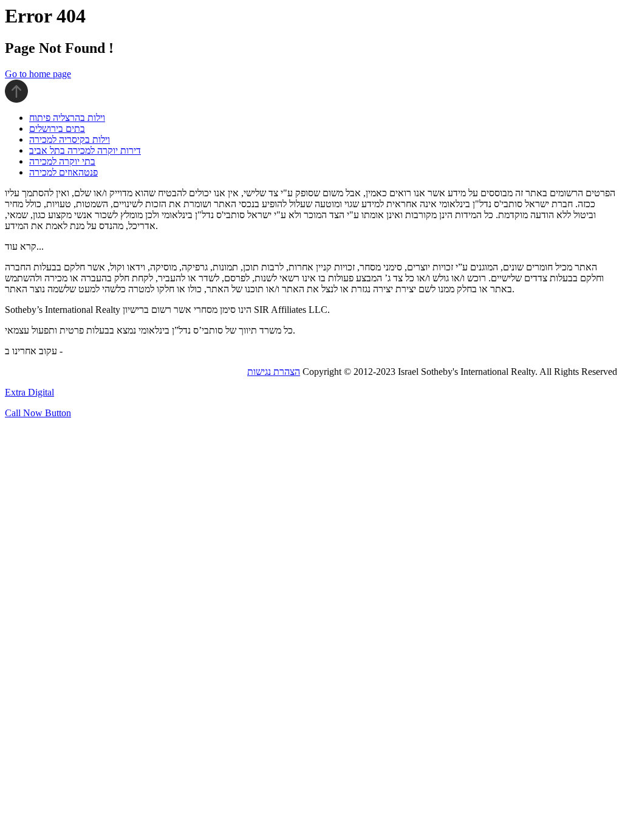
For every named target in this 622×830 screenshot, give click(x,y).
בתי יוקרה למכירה (62, 161)
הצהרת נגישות (273, 371)
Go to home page (38, 74)
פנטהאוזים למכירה (63, 172)
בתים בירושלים (57, 128)
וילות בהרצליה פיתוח (67, 117)
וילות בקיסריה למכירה (69, 139)
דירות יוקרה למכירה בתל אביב (85, 150)
